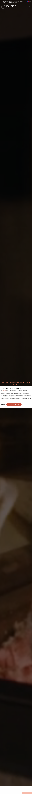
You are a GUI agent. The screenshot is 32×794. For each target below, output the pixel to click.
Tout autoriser (14, 404)
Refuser (3, 404)
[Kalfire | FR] (10, 7)
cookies (4, 390)
